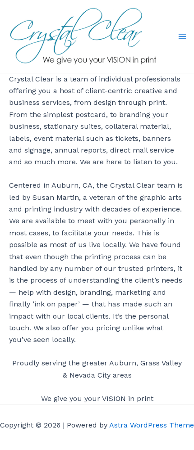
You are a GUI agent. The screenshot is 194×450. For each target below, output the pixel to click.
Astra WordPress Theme (151, 425)
